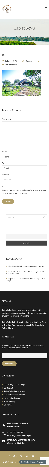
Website (5, 174)
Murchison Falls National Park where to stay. (26, 266)
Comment (6, 119)
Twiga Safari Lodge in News (15, 391)
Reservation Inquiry (12, 398)
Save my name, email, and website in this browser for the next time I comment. (24, 192)
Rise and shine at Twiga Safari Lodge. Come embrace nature (25, 272)
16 (3, 54)
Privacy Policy (9, 401)
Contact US (8, 388)
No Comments (11, 64)
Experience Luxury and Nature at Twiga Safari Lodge (25, 279)
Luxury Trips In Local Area (14, 394)
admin (30, 61)
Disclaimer (8, 405)
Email (5, 163)
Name (5, 152)
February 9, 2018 (11, 61)
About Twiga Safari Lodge (14, 384)
